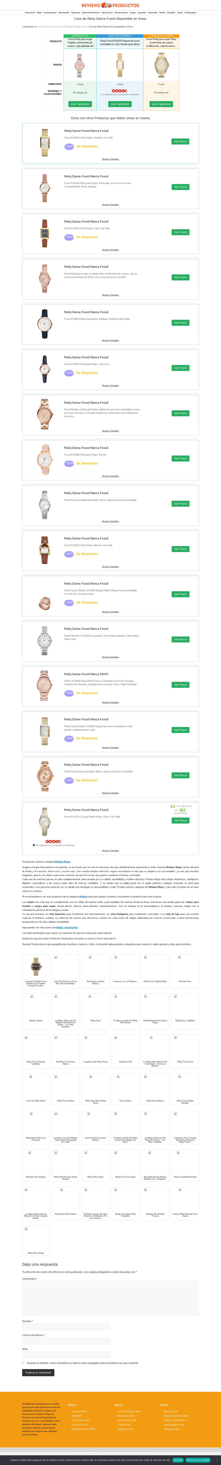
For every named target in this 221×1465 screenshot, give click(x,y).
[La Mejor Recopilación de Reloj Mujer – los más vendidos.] (125, 1199)
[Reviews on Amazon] (120, 90)
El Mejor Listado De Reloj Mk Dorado (125, 1021)
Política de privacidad (198, 1460)
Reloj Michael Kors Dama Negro (155, 1021)
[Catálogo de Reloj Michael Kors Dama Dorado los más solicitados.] (66, 1162)
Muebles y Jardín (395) (174, 1420)
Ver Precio (180, 141)
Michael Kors (185, 981)
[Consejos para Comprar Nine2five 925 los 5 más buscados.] (125, 1047)
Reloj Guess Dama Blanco (95, 982)
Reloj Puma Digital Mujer (155, 981)
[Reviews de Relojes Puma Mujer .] (66, 1086)
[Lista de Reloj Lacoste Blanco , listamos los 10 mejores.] (95, 1123)
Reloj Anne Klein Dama (65, 1214)
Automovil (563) (79, 1411)
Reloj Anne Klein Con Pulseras (36, 1139)
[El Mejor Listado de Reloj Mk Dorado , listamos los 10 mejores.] (125, 1006)
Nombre (27, 1321)
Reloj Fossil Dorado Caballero (36, 1063)
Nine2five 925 (125, 1062)
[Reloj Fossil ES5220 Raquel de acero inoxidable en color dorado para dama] (120, 65)
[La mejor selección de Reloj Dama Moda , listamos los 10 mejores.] (125, 967)
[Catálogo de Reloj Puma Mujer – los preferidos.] (155, 967)
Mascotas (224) (171, 1411)
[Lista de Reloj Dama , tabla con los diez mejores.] (36, 1086)
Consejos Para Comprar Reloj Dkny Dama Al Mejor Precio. (185, 1140)
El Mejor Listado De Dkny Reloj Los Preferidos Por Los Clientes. (96, 1216)
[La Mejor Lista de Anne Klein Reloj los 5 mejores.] (66, 1199)
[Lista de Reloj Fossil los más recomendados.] (66, 967)
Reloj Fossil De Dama (125, 1177)
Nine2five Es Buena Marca (65, 1063)
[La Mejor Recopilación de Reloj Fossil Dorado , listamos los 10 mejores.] (36, 1047)
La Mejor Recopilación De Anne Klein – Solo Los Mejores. (155, 1064)
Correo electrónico (33, 1335)
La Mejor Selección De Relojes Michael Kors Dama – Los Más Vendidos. (65, 1023)
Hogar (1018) (124, 1424)
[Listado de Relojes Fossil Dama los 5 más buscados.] (185, 1086)
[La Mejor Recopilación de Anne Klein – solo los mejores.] (155, 1047)
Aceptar (178, 1460)
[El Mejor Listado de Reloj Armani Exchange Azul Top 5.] (125, 1123)
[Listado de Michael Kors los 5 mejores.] (185, 967)
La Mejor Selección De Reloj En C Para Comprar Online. (36, 1216)
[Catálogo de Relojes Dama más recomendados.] (36, 1006)
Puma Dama (125, 1101)
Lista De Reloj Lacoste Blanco (95, 1139)
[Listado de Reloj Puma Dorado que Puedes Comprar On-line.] (36, 967)
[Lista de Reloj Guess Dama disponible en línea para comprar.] (95, 967)
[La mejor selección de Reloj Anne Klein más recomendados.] (36, 1123)
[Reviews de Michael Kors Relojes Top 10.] (36, 1162)
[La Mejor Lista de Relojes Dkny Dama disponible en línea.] (66, 1123)
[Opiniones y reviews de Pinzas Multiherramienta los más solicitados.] (185, 1162)
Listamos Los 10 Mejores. (125, 981)
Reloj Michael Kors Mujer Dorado (65, 1178)
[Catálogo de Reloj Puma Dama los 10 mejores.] (95, 1047)
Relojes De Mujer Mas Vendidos (125, 1215)
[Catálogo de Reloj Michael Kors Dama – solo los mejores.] (185, 1199)
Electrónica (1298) (126, 1415)
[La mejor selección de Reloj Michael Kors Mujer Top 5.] (155, 1006)
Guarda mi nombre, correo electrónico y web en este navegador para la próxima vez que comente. (83, 1363)
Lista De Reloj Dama (35, 1101)
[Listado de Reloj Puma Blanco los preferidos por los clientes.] (155, 1086)
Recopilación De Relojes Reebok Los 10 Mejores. (155, 1178)
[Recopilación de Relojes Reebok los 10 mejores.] (155, 1162)
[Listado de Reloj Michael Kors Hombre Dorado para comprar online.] (155, 1199)
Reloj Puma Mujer (65, 1101)
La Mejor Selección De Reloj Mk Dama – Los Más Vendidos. (155, 1140)
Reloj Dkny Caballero (185, 1020)
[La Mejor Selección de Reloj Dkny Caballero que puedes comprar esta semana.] (185, 1006)
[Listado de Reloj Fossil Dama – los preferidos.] (125, 1162)
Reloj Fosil (95, 1020)
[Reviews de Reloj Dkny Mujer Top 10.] (95, 1162)
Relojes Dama (35, 1020)
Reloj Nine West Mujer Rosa (95, 1102)
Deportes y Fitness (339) (83, 1429)
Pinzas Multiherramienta (185, 1177)
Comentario (29, 1278)
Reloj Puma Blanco (155, 1101)
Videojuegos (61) (172, 1429)
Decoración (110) (80, 1424)
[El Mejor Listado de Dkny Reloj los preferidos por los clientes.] (95, 1199)
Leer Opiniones (80, 104)
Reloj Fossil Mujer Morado (185, 1102)
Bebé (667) (77, 1415)
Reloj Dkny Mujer (96, 1177)
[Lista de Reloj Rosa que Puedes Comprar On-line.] (95, 1086)
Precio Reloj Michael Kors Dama (185, 1215)
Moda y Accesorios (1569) (176, 1415)
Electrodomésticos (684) (129, 1411)
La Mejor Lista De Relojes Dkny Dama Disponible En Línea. (66, 1140)
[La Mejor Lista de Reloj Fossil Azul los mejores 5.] (185, 1047)
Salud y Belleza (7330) (174, 1424)
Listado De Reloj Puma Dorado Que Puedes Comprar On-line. (36, 983)
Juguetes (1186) (125, 1429)
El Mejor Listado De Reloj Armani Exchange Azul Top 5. (125, 1140)
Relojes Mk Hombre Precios (155, 1215)
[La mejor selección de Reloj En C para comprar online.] (36, 1199)
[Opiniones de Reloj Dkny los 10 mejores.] (36, 1238)
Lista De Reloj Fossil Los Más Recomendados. (65, 982)
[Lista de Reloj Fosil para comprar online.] (95, 1006)
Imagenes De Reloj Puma (96, 1062)
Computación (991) (81, 1420)
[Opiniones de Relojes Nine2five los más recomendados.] (66, 1047)
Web (25, 1349)
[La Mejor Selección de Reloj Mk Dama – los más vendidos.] (155, 1123)
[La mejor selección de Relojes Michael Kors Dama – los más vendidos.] (66, 1006)
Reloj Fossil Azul (185, 1062)
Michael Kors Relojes (36, 1177)
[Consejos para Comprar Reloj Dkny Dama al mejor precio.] (185, 1123)
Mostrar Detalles (110, 159)
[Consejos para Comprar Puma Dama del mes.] (125, 1086)
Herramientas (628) (127, 1420)
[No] (217, 1460)
